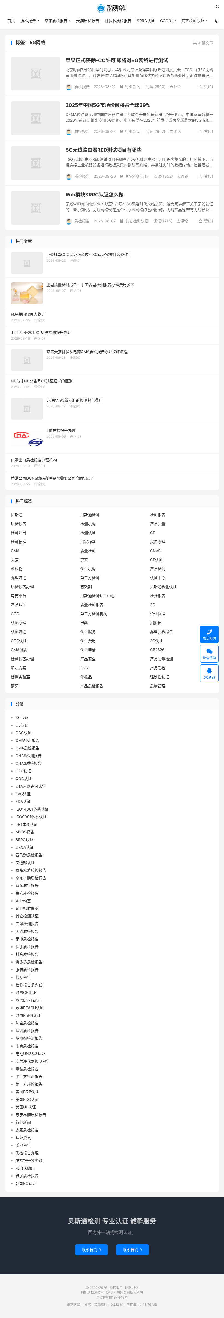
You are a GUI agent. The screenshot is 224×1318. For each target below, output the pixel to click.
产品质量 (157, 523)
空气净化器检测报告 (33, 1061)
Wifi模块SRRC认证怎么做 (94, 195)
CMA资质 (19, 649)
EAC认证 (23, 793)
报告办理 (157, 541)
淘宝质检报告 (27, 1023)
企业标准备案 (27, 908)
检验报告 (157, 595)
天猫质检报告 (87, 20)
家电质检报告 (27, 939)
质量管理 (157, 685)
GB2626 (157, 649)
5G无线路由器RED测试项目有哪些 (104, 150)
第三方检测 (89, 577)
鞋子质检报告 (27, 1175)
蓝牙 (15, 685)
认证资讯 (23, 1137)
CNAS (155, 550)
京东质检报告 (56, 20)
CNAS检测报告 (29, 755)
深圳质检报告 (27, 1030)
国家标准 (88, 541)
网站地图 (131, 1288)
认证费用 (88, 640)
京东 (84, 559)
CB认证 (22, 725)
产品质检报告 (91, 685)
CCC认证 (168, 20)
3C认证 (156, 640)
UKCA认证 (25, 847)
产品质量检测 (161, 658)
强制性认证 (159, 676)
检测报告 (157, 514)
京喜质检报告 (27, 893)
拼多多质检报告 (118, 20)
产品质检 (157, 667)
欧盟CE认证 (26, 992)
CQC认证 (24, 778)
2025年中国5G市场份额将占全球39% (108, 105)
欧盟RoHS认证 (28, 1015)
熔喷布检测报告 (29, 1038)
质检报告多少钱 (29, 1160)
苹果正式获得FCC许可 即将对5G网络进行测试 (117, 60)
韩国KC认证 (26, 1183)
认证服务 (88, 631)
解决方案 (18, 667)
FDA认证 (23, 801)
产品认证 (18, 604)
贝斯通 (16, 514)
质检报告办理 (22, 586)
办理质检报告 (161, 631)
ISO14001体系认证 (32, 809)
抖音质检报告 (27, 954)
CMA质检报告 (27, 748)
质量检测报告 (91, 604)
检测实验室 (20, 676)
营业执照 (157, 613)
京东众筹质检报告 (31, 870)
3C (152, 604)
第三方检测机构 (93, 613)
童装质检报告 (27, 1068)
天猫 (15, 559)
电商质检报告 (27, 1046)
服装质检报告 (27, 969)
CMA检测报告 (27, 740)
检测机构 (88, 523)
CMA (15, 550)
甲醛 (84, 622)
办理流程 (18, 577)
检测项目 (18, 532)
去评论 (175, 86)
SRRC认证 (146, 20)
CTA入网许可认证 (31, 786)
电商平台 (18, 595)
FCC (84, 667)
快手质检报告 (27, 946)
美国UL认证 (26, 1107)
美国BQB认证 (27, 1091)
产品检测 (157, 568)
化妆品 (86, 676)
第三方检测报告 (29, 1076)
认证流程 (18, 631)
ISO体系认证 (26, 824)
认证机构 (88, 568)
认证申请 (88, 649)
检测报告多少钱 (29, 984)
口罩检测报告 (27, 923)
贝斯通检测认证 (163, 586)
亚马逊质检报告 (29, 855)
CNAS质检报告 (29, 763)
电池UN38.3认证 (30, 1053)
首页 (11, 20)
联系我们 (91, 1249)
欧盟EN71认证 (28, 1000)
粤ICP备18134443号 (112, 1297)
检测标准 (18, 541)
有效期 (86, 586)
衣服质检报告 (27, 1130)
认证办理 (18, 622)
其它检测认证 (192, 20)
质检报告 (112, 8)
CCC (15, 613)
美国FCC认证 (27, 1099)
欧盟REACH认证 (29, 1007)
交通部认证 (25, 862)
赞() (206, 86)
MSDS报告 (25, 832)
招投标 (155, 622)
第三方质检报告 (29, 1084)
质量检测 (88, 550)
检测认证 (88, 532)
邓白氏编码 (25, 1168)
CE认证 (156, 559)
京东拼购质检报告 (31, 877)
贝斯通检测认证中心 (97, 595)
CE (152, 532)
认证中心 (157, 577)
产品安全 (88, 658)
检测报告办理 (22, 658)
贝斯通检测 (89, 514)
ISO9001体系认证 (31, 816)
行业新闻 (130, 86)
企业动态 (23, 900)
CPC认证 (23, 771)
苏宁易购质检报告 (31, 1114)
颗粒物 (16, 568)
